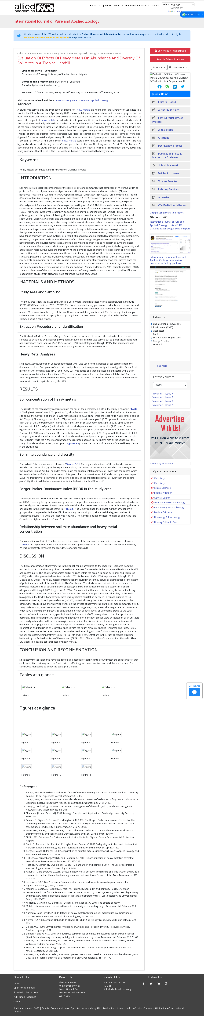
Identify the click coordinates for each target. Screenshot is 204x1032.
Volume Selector (168, 181)
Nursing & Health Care (166, 522)
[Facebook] (144, 983)
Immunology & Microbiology (169, 507)
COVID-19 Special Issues (172, 205)
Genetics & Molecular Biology (169, 502)
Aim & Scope (165, 129)
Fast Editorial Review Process (167, 119)
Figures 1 (71, 443)
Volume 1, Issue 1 (163, 405)
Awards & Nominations (170, 59)
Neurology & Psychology (167, 517)
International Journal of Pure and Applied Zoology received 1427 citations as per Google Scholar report (170, 225)
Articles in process (168, 173)
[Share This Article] (157, 87)
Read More (161, 365)
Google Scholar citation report (166, 213)
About (117, 5)
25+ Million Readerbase (171, 50)
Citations (163, 137)
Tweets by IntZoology (161, 463)
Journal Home (160, 94)
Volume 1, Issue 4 (163, 393)
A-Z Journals (105, 5)
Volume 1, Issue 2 (163, 401)
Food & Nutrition (163, 492)
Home (93, 5)
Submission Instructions (26, 992)
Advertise (164, 197)
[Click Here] (28, 687)
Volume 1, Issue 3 (163, 397)
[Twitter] (151, 983)
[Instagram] (166, 983)
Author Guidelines (168, 110)
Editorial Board (167, 102)
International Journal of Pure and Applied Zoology (82, 100)
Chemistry (159, 478)
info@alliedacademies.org (117, 989)
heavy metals (48, 120)
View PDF (160, 67)
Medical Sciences (163, 512)
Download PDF (179, 67)
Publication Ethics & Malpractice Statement (167, 155)
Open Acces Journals (24, 987)
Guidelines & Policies (136, 5)
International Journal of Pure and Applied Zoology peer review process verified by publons (168, 260)
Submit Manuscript (169, 165)
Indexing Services (168, 189)
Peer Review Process (170, 145)
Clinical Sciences (162, 487)
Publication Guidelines (25, 996)
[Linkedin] (159, 983)
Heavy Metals (83, 109)
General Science (162, 497)
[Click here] (170, 243)
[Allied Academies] (34, 8)
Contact (156, 5)
